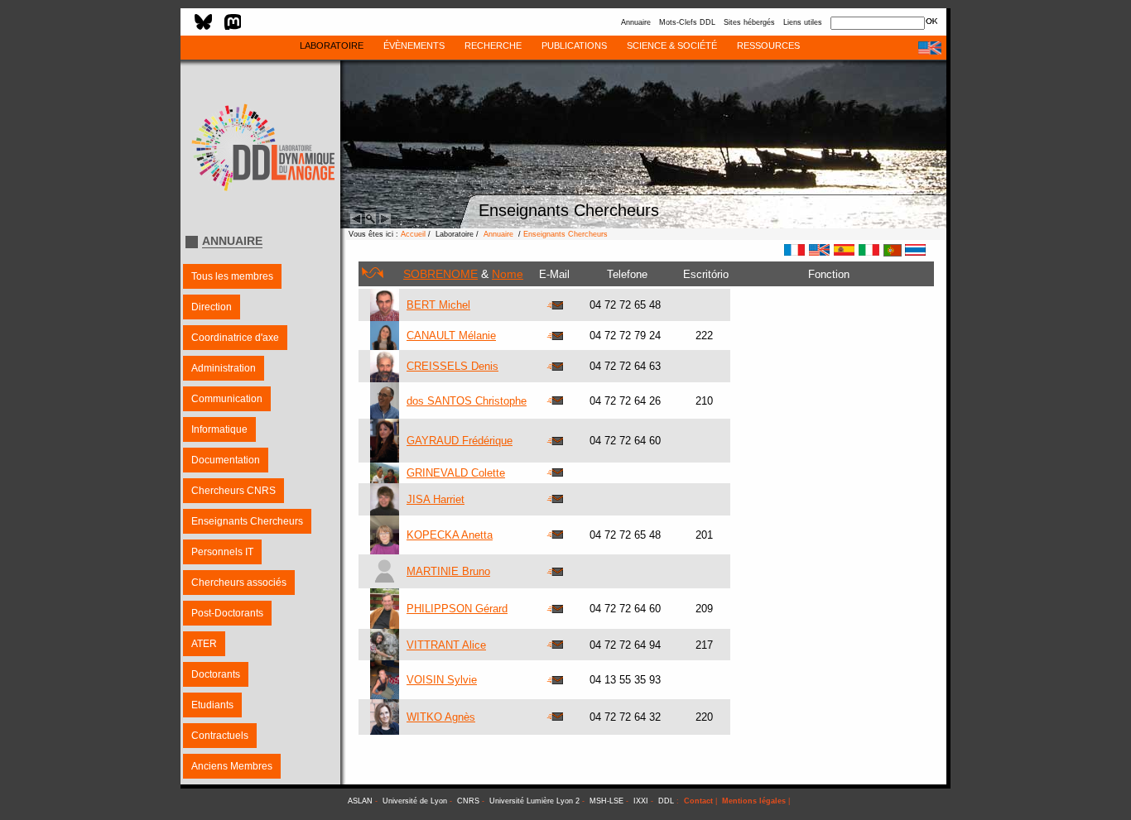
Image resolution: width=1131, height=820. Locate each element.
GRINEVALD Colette (456, 473)
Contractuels (219, 735)
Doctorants (215, 674)
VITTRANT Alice (446, 645)
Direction (211, 307)
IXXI (640, 801)
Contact (698, 801)
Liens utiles (802, 22)
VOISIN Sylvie (442, 680)
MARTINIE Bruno (448, 571)
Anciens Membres (231, 766)
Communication (226, 399)
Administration (223, 368)
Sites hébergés (749, 22)
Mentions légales (754, 801)
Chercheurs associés (238, 582)
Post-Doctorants (227, 613)
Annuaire (636, 22)
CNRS (468, 801)
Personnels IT (222, 552)
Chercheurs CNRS (233, 490)
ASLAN (360, 801)
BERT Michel (438, 305)
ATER (204, 644)
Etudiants (212, 705)
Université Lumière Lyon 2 (534, 801)
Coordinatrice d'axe (235, 337)
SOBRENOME (440, 274)
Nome (507, 274)
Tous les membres (232, 276)
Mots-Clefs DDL (687, 22)
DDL (666, 801)
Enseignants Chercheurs (247, 521)
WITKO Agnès (441, 717)
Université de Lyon (415, 801)
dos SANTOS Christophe (467, 401)
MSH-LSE (606, 801)
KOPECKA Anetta (450, 535)
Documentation (225, 460)
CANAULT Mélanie (451, 335)
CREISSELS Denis (452, 366)
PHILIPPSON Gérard (457, 608)
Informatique (219, 429)
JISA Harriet (435, 499)
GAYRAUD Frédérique (460, 440)
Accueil (413, 234)
